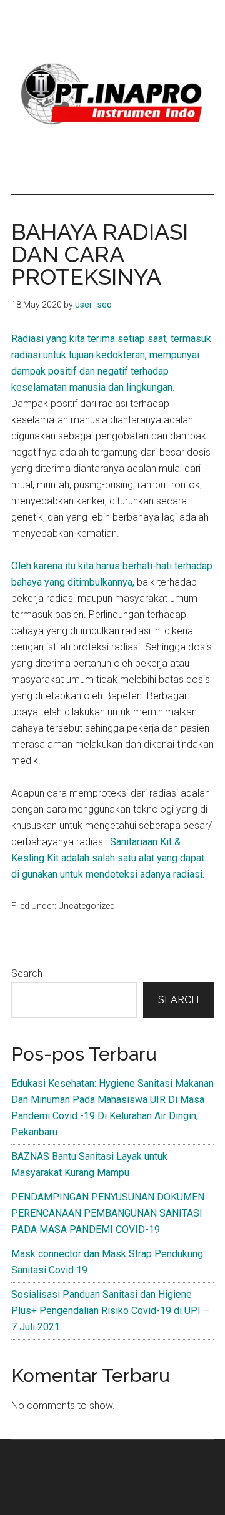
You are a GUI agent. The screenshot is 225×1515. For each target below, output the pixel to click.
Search (26, 973)
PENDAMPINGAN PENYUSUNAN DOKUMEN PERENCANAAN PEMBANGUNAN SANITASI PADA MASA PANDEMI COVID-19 (107, 1213)
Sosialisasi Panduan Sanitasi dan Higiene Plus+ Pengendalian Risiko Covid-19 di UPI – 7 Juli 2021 (110, 1310)
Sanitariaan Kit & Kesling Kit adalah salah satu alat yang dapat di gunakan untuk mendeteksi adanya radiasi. (107, 858)
